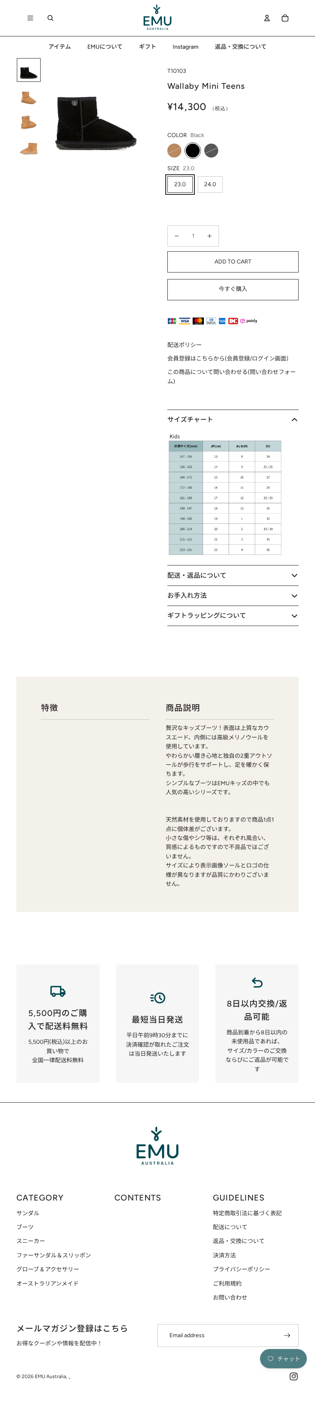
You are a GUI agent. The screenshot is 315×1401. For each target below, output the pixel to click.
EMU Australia (50, 1376)
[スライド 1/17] (29, 70)
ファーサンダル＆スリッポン (53, 1255)
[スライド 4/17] (29, 146)
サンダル (27, 1213)
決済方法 (224, 1255)
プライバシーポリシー (241, 1269)
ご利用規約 (227, 1283)
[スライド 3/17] (29, 120)
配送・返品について (196, 575)
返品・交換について (239, 1241)
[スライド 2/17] (29, 95)
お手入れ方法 (187, 595)
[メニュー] (30, 18)
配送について (230, 1227)
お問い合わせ (230, 1297)
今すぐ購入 (233, 289)
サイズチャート (190, 419)
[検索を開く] (50, 18)
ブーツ (25, 1227)
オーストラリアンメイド (47, 1283)
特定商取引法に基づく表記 (247, 1213)
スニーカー (30, 1241)
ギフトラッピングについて (206, 615)
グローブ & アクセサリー (47, 1269)
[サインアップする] (287, 1335)
